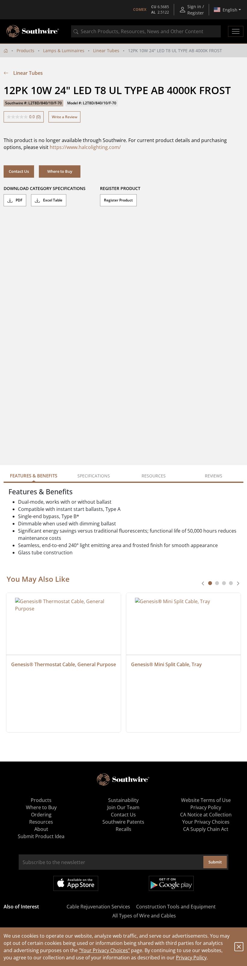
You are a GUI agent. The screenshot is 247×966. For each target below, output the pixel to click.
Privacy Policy (191, 957)
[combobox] (146, 31)
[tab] (210, 583)
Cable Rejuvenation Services (98, 906)
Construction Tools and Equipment (176, 906)
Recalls (123, 829)
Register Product (118, 200)
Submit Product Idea (41, 836)
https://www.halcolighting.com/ (85, 147)
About (41, 829)
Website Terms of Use (206, 800)
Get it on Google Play (171, 883)
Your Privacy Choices (206, 822)
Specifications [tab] (93, 476)
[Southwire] (33, 31)
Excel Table (52, 200)
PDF (18, 200)
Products (25, 50)
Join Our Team (123, 807)
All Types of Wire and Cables (144, 915)
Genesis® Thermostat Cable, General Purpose (63, 664)
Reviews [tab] (213, 476)
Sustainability (123, 800)
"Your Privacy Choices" (104, 950)
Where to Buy (59, 171)
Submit (215, 862)
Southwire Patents (123, 822)
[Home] (6, 50)
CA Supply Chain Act (205, 829)
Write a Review (64, 116)
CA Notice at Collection (206, 814)
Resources (41, 822)
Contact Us (19, 171)
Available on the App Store (75, 883)
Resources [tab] (154, 476)
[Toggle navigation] (235, 31)
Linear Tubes (106, 50)
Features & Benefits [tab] (33, 476)
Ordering (41, 814)
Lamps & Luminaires (63, 50)
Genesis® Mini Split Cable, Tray (166, 664)
